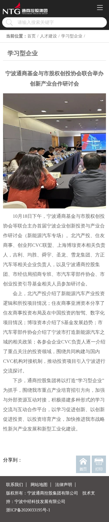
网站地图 (39, 484)
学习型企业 (71, 36)
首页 (31, 36)
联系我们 (14, 484)
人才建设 (48, 36)
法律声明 (63, 484)
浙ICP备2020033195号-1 (28, 510)
